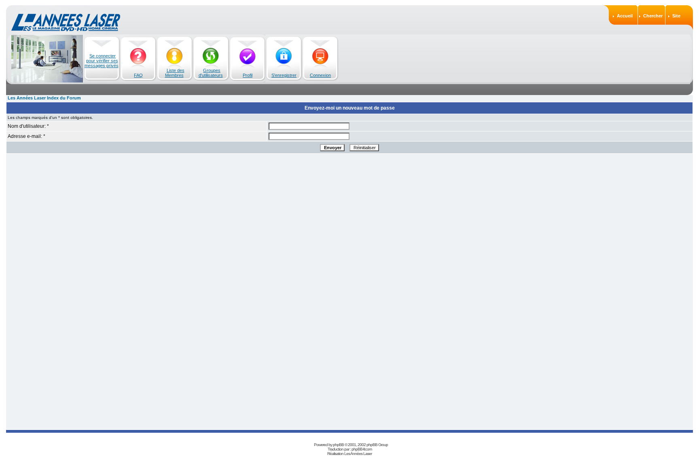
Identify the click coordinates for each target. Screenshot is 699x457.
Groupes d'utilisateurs (211, 73)
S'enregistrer (284, 75)
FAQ (138, 75)
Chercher (653, 15)
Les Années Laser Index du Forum (44, 97)
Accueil (625, 15)
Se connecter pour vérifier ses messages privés (102, 60)
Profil (247, 75)
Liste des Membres (174, 73)
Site (676, 15)
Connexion (320, 75)
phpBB (338, 444)
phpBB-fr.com (362, 449)
